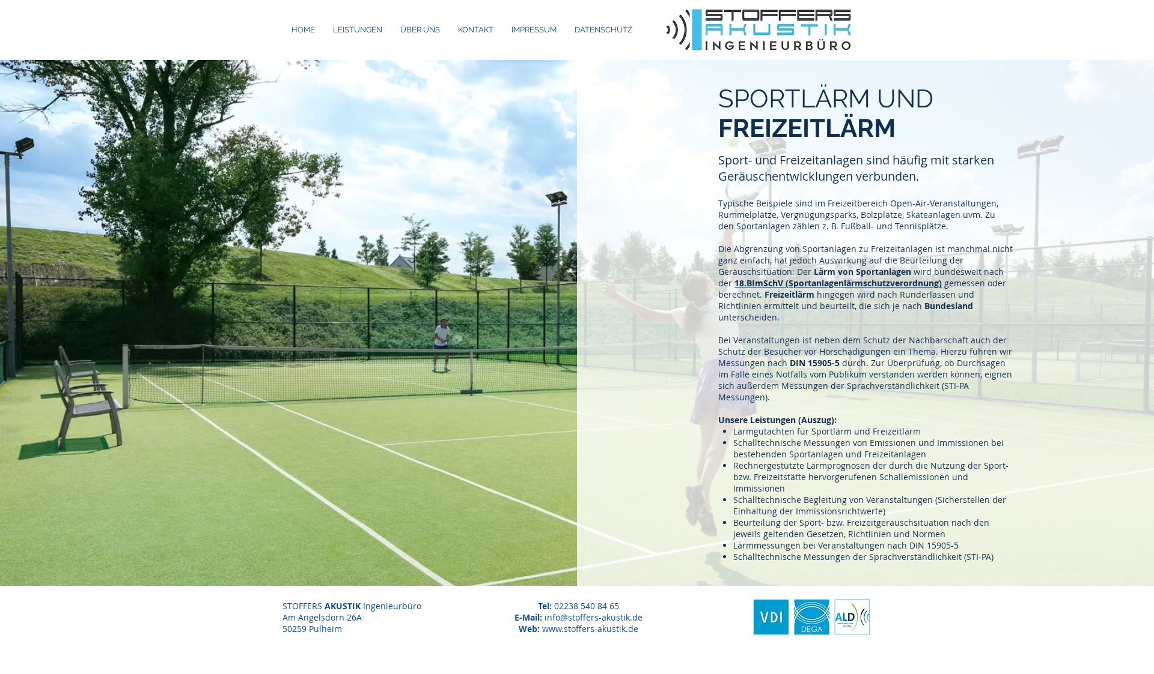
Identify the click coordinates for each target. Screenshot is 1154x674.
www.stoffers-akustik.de (590, 628)
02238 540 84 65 (586, 606)
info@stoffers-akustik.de (594, 617)
